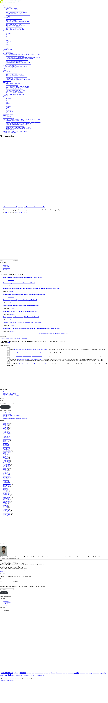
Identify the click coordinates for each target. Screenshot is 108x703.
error (54, 673)
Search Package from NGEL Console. (15, 13)
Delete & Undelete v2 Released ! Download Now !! (18, 62)
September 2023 (7, 439)
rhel (9, 675)
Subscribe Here (5, 407)
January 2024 (6, 435)
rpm (12, 675)
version (40, 675)
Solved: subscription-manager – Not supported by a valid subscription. (35, 363)
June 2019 (5, 489)
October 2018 (6, 499)
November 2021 (7, 464)
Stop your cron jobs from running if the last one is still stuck (21, 317)
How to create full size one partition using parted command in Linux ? (30, 349)
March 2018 (6, 509)
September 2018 (7, 501)
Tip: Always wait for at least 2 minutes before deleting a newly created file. (23, 57)
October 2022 (6, 449)
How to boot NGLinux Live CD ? (14, 19)
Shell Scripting (9, 46)
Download (5, 31)
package (90, 673)
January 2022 (6, 461)
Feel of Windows (7, 16)
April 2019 (5, 492)
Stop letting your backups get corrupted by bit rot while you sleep (22, 277)
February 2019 (6, 494)
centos (23, 672)
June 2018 (5, 505)
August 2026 (6, 423)
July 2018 (5, 503)
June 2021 (5, 470)
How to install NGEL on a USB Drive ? (15, 28)
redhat (5, 675)
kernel (72, 673)
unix (35, 675)
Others (7, 48)
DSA (7, 37)
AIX (15, 673)
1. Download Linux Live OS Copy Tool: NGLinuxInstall (13, 338)
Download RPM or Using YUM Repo (15, 56)
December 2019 (6, 482)
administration (7, 672)
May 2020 (5, 478)
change (27, 673)
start (26, 675)
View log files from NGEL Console (11, 415)
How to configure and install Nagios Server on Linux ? (29, 356)
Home (4, 5)
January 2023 (6, 445)
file (57, 673)
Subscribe (4, 592)
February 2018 (6, 510)
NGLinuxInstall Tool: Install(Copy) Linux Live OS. (15, 66)
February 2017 (6, 514)
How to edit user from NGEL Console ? (15, 11)
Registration (6, 265)
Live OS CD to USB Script (9, 65)
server (17, 675)
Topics (4, 32)
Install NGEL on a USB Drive (10, 393)
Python (7, 42)
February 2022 (6, 460)
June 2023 (5, 443)
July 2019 (5, 488)
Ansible (7, 38)
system (28, 675)
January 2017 (6, 515)
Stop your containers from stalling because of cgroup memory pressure (24, 294)
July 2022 (5, 453)
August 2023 (6, 440)
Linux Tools (9, 45)
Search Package (6, 416)
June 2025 (5, 429)
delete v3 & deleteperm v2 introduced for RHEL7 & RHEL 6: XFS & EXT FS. (21, 54)
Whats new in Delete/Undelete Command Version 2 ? (18, 64)
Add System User (7, 412)
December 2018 (6, 497)
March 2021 (6, 473)
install (69, 673)
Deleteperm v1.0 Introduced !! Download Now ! (17, 60)
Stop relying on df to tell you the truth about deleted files (20, 311)
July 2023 (5, 441)
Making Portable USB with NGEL (11, 395)
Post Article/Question (8, 49)
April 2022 (5, 457)
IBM (66, 673)
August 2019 (6, 486)
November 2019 (7, 484)
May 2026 (5, 427)
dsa (52, 673)
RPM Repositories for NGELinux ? (14, 27)
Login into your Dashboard (9, 68)
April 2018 (5, 507)
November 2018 (7, 498)
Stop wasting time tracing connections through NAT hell (20, 300)
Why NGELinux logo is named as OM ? (15, 25)
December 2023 (6, 436)
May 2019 (5, 490)
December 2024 (6, 432)
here (9, 342)
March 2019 (6, 493)
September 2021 (7, 466)
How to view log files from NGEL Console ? (16, 12)
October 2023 (6, 437)
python (1, 675)
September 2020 (7, 477)
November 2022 (7, 448)
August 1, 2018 (18, 212)
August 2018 (6, 502)
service (20, 675)
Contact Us (8, 52)
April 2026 (5, 428)
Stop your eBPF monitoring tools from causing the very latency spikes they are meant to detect (31, 328)
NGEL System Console (11, 8)
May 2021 (5, 472)
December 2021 (6, 462)
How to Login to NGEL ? (12, 20)
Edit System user (7, 414)
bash (17, 673)
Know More (3, 571)
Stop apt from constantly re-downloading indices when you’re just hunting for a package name (31, 288)
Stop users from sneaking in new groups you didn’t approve (21, 305)
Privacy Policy (10, 680)
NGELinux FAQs (7, 17)
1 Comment (11, 280)
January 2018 (6, 511)
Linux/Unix (8, 41)
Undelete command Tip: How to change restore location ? (19, 58)
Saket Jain (7, 212)
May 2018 (5, 506)
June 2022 (5, 455)
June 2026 (5, 425)
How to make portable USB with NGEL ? (15, 29)
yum (43, 675)
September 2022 (7, 451)
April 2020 (5, 480)
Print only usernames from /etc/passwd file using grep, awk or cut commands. (32, 352)
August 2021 (6, 468)
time (31, 675)
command (37, 673)
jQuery (7, 40)
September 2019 (7, 485)
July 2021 (5, 469)
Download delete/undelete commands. (15, 61)
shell (24, 675)
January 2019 (6, 496)
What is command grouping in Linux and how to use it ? (24, 207)
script (14, 675)
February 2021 (6, 474)
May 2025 (5, 431)
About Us (5, 50)
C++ (7, 36)
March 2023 (6, 444)
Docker (7, 44)
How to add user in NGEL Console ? (14, 9)
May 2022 (5, 456)
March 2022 (6, 458)
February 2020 (6, 481)
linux (76, 672)
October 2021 (6, 465)
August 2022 (6, 452)
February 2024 (6, 433)
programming (103, 673)
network (83, 673)
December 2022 (6, 447)
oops (87, 673)
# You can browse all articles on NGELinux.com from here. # (54, 333)
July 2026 (5, 424)
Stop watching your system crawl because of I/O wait (19, 283)
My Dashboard (6, 268)
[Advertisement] (47, 161)
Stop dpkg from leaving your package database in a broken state (22, 322)
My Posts (5, 269)
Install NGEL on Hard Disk (9, 394)
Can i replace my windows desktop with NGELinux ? (18, 21)
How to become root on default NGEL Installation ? (18, 23)
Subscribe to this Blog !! (8, 53)
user (38, 675)
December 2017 (6, 513)
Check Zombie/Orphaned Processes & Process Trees (18, 15)
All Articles (8, 33)
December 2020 (6, 476)
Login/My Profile (7, 266)
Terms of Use (3, 680)
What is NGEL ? (7, 7)
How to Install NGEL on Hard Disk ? (14, 24)
